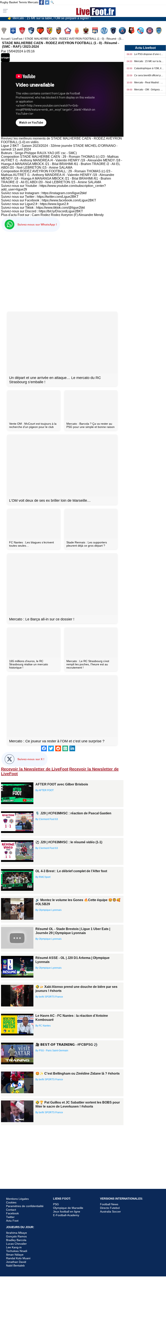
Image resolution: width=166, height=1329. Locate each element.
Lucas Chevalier (16, 1243)
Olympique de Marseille (68, 1207)
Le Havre (31, 30)
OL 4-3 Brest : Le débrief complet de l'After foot (71, 871)
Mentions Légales (17, 1198)
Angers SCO (4, 30)
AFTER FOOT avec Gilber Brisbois (61, 784)
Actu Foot (12, 1220)
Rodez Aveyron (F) (64, 215)
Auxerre (13, 30)
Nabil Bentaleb (15, 1265)
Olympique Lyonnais (95, 30)
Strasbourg (141, 30)
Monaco (77, 30)
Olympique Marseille (104, 30)
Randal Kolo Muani (18, 1258)
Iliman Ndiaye (14, 1254)
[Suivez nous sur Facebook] (41, 2)
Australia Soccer (110, 1211)
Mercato (33, 2)
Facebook (12, 1213)
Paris (113, 30)
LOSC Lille (68, 30)
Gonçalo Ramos (16, 1236)
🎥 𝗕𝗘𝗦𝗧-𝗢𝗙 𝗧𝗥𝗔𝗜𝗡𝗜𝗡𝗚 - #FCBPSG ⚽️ (66, 1044)
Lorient (59, 30)
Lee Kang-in (14, 1247)
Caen (36, 215)
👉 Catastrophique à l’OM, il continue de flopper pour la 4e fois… (54, 18)
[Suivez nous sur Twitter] (47, 2)
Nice (86, 30)
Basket (13, 2)
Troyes (159, 30)
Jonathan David (16, 1261)
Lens (49, 30)
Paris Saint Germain (122, 30)
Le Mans (40, 30)
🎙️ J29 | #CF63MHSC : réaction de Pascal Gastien (73, 813)
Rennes (131, 30)
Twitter (10, 1217)
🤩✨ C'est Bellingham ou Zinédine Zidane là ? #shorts (77, 1073)
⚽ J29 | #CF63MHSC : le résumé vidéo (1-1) (68, 842)
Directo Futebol (110, 1207)
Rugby (4, 2)
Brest (22, 30)
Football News (109, 1204)
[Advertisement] (62, 271)
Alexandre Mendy (91, 215)
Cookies (11, 1202)
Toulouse (150, 30)
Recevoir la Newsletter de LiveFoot (34, 769)
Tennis (23, 2)
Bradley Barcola (16, 1240)
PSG (56, 1204)
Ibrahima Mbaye (16, 1232)
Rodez (45, 215)
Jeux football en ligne (66, 1211)
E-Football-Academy (66, 1215)
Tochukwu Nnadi (16, 1251)
